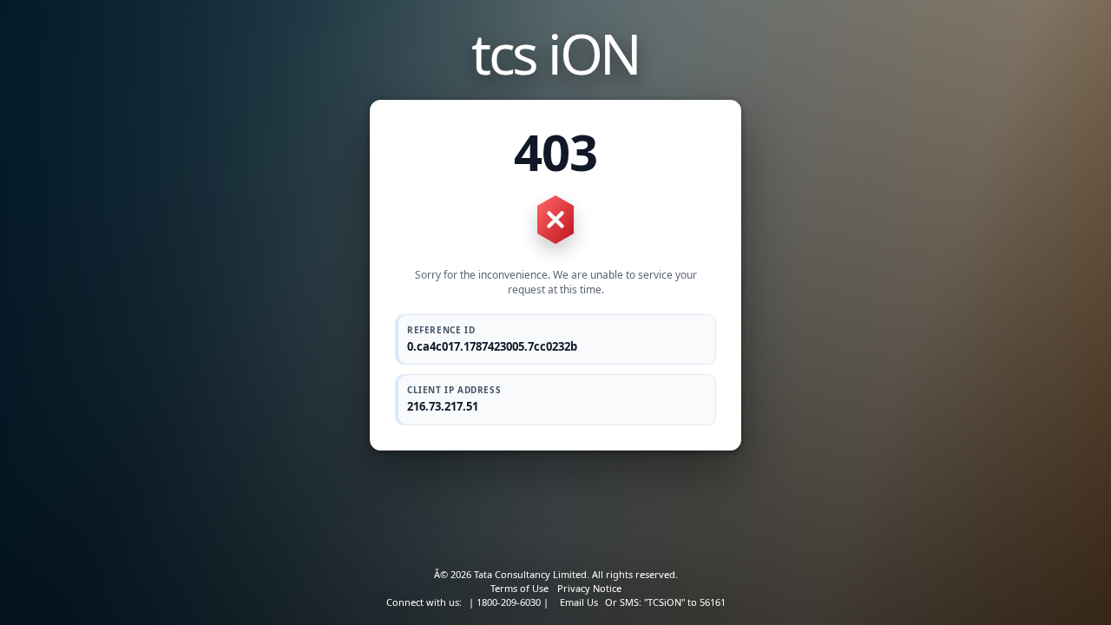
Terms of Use (519, 588)
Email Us (579, 602)
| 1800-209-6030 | (509, 602)
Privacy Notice (589, 588)
